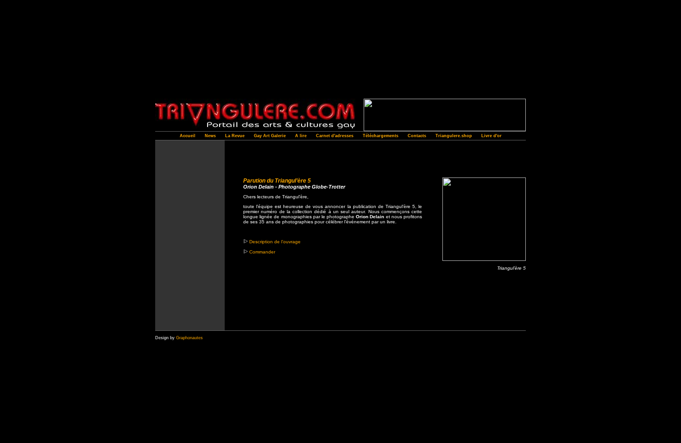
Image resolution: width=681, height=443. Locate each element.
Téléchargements (380, 135)
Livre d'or (491, 135)
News (210, 135)
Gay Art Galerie (270, 135)
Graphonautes (189, 337)
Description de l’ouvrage (275, 241)
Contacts (417, 135)
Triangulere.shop (453, 135)
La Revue (235, 135)
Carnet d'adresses (334, 135)
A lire (301, 135)
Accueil (187, 135)
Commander (262, 251)
